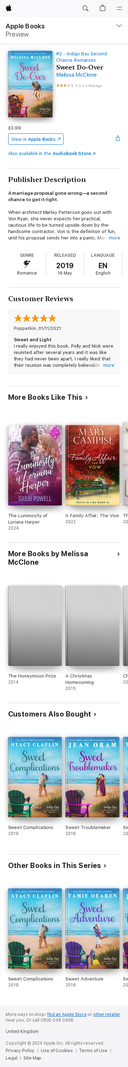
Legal (11, 1058)
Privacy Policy (20, 1050)
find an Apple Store (67, 1014)
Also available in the (49, 153)
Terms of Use (93, 1050)
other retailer (106, 1014)
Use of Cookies (57, 1050)
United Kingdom (22, 1031)
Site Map (32, 1058)
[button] (85, 8)
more (114, 238)
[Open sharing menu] (118, 139)
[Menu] (119, 8)
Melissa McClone (76, 75)
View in (33, 139)
